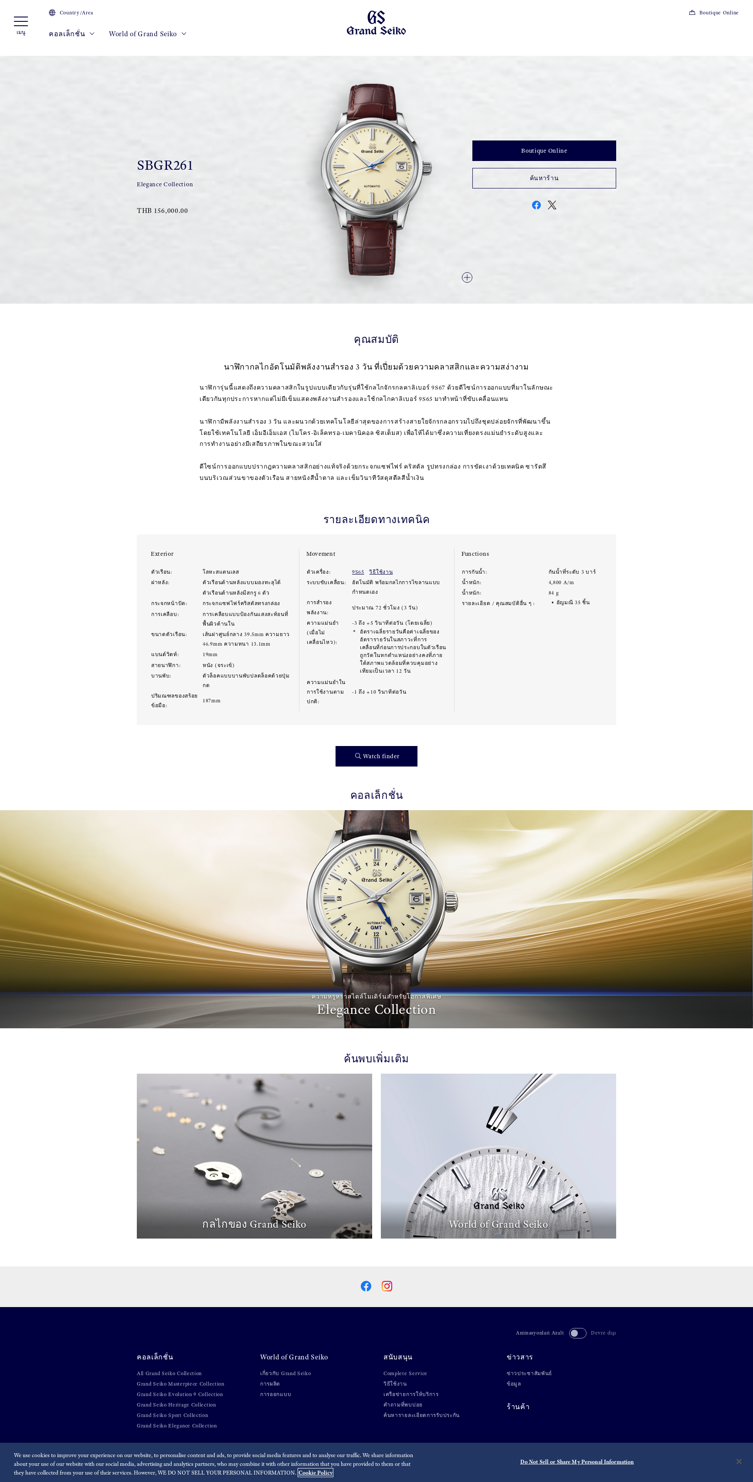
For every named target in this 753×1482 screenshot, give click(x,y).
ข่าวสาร (520, 1357)
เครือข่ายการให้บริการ (411, 1394)
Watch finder (381, 756)
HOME (144, 52)
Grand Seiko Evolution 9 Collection (180, 1394)
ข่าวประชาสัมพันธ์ (529, 1373)
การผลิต (270, 1384)
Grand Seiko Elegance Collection (177, 1426)
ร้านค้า (518, 1407)
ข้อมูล (514, 1384)
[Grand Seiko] (376, 22)
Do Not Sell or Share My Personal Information (577, 1461)
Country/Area (76, 13)
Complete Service (405, 1373)
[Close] (739, 1461)
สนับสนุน (398, 1357)
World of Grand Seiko (144, 34)
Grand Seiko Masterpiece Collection (180, 1384)
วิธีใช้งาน (381, 572)
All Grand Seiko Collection (169, 1373)
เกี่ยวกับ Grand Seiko (285, 1373)
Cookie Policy (315, 1472)
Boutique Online (719, 13)
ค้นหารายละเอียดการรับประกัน (421, 1415)
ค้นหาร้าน (544, 178)
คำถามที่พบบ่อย (403, 1405)
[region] (376, 1462)
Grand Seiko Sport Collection (172, 1415)
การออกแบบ (275, 1394)
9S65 (358, 572)
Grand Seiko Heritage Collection (176, 1405)
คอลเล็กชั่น (68, 34)
